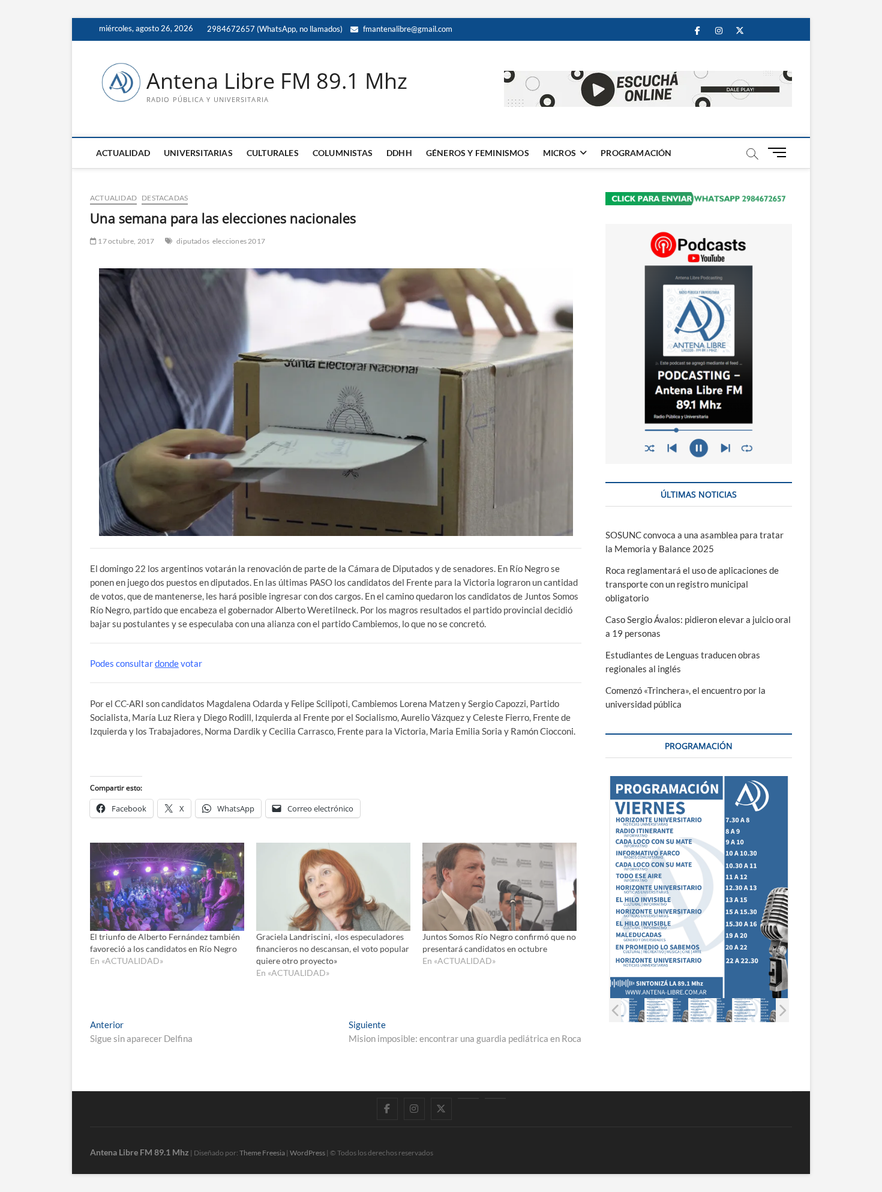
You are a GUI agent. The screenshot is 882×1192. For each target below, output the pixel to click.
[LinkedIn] (468, 1098)
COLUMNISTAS (343, 153)
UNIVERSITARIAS (198, 153)
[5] (743, 1010)
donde (167, 663)
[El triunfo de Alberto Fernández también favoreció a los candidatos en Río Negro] (167, 887)
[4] (700, 1010)
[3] (656, 1010)
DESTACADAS (165, 197)
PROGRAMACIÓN (636, 153)
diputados (192, 240)
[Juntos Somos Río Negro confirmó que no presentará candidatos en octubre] (499, 887)
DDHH (399, 153)
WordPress (307, 1152)
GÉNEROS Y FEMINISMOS (477, 153)
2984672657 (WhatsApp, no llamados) (274, 29)
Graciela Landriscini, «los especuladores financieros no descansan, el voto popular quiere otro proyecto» (332, 949)
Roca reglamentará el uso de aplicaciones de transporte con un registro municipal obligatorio (692, 584)
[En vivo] (495, 1098)
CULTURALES (273, 153)
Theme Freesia (262, 1152)
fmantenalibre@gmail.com (406, 29)
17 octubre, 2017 (125, 240)
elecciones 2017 (238, 240)
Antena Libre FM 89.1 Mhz (276, 81)
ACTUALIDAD (123, 153)
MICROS (559, 153)
